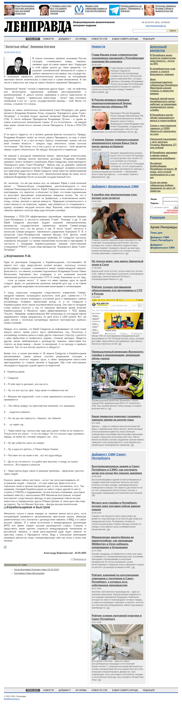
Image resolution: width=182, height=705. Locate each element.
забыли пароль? (171, 212)
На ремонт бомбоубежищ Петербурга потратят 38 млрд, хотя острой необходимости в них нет (163, 170)
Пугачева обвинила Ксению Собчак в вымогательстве (165, 8)
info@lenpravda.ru (156, 26)
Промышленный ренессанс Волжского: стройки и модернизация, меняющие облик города (118, 355)
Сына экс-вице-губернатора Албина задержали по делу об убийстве (162, 186)
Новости (98, 46)
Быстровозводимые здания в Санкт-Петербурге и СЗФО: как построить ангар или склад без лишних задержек (117, 470)
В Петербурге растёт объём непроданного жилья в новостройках (163, 118)
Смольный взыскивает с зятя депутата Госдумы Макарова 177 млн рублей (163, 143)
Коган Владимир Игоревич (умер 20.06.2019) (36, 569)
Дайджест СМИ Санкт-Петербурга (109, 456)
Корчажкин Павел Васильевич (29, 573)
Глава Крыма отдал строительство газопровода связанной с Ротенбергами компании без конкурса (118, 58)
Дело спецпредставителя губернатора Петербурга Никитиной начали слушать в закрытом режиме (164, 86)
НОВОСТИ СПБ (99, 39)
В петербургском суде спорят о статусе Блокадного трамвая (162, 71)
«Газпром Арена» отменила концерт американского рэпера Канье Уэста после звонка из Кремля (115, 143)
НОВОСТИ (48, 39)
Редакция (157, 217)
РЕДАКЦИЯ (149, 39)
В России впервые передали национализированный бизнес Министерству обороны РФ (112, 103)
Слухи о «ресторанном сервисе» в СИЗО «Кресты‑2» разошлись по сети (163, 129)
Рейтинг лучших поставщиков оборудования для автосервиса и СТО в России (117, 290)
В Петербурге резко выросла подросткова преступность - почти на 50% (163, 59)
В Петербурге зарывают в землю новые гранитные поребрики (163, 155)
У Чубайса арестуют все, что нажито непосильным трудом (60, 10)
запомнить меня (161, 207)
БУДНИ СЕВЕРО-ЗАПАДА (125, 39)
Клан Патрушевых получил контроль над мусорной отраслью (24, 10)
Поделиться (79, 559)
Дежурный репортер (158, 48)
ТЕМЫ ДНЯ (33, 39)
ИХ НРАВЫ (81, 39)
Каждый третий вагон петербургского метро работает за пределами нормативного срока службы (163, 104)
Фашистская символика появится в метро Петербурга (96, 8)
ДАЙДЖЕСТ (65, 39)
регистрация (172, 210)
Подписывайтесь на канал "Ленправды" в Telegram (131, 8)
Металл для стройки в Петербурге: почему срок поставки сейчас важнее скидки (116, 506)
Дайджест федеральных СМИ (115, 186)
